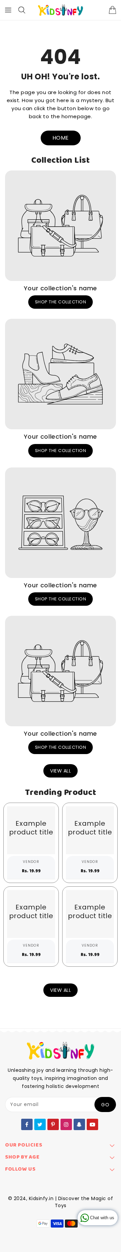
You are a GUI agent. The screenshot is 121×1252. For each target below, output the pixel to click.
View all (60, 770)
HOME (60, 138)
